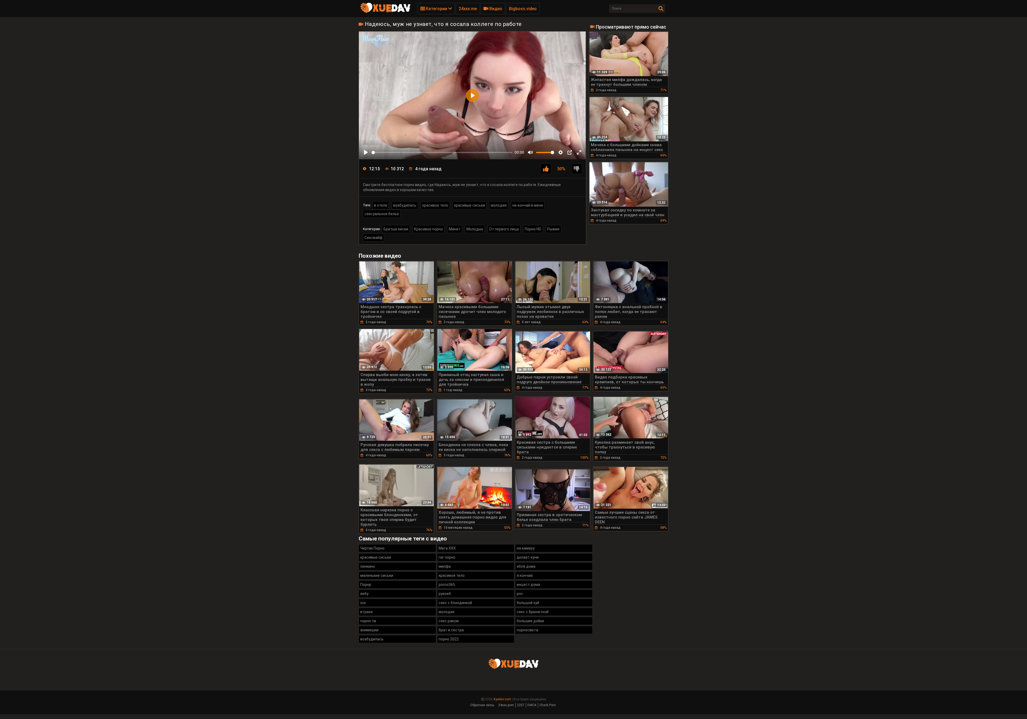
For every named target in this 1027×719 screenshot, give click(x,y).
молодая (499, 205)
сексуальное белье (382, 214)
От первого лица (504, 229)
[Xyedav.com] (385, 12)
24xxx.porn (506, 705)
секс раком (449, 621)
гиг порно (447, 557)
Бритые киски (396, 229)
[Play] (366, 152)
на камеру (526, 548)
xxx (363, 603)
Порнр (365, 584)
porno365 (447, 584)
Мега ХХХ (447, 548)
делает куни (528, 557)
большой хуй (528, 603)
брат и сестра (451, 630)
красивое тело (435, 205)
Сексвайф (373, 237)
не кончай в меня (527, 205)
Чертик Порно (372, 548)
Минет (455, 229)
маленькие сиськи (376, 575)
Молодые (474, 229)
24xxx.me (468, 8)
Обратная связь (482, 705)
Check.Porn (547, 705)
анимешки (369, 630)
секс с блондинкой (455, 603)
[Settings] (560, 152)
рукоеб (445, 594)
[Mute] (530, 152)
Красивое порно (428, 229)
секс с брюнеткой (533, 612)
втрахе (366, 612)
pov (520, 594)
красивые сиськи (469, 205)
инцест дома (528, 584)
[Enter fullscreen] (579, 152)
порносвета (527, 630)
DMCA (532, 705)
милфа (445, 566)
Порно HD (533, 229)
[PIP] (569, 152)
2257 (520, 705)
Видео (495, 8)
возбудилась (404, 205)
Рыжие (553, 229)
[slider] (441, 152)
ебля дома (526, 566)
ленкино (367, 566)
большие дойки (530, 621)
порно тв (368, 621)
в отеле (380, 205)
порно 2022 (449, 639)
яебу (364, 594)
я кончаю (525, 575)
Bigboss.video (523, 8)
